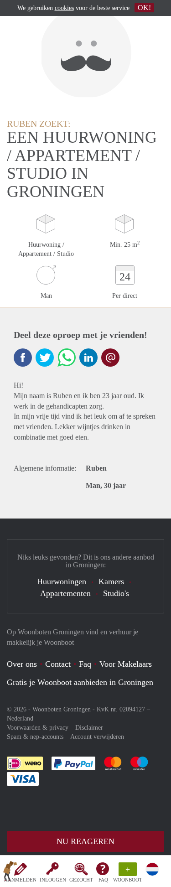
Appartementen (65, 593)
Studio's (116, 593)
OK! (144, 7)
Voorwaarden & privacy (37, 727)
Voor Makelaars (125, 664)
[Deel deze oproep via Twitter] (45, 357)
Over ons (22, 664)
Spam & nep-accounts (35, 736)
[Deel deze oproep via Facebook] (23, 357)
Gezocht (81, 879)
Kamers (111, 581)
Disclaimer (89, 727)
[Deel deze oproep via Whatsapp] (66, 357)
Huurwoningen (61, 581)
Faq (85, 664)
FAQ (103, 879)
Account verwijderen (97, 736)
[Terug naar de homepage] (10, 872)
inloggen (53, 879)
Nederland (20, 718)
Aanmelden (20, 879)
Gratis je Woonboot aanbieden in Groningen (80, 682)
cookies (64, 8)
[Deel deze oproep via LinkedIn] (88, 357)
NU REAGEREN (85, 841)
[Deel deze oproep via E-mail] (110, 357)
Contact (58, 664)
